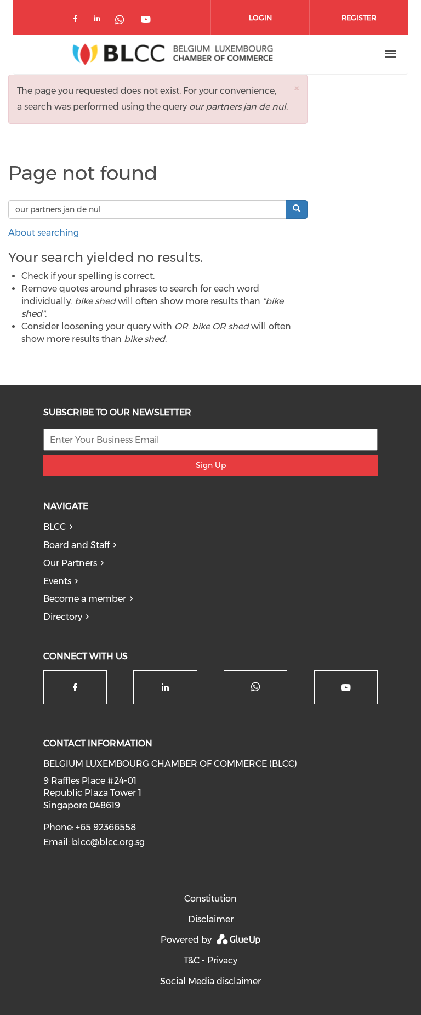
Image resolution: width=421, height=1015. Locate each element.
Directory (62, 617)
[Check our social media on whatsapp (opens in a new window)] (123, 20)
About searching (43, 232)
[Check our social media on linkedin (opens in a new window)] (100, 20)
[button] (296, 88)
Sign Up (211, 465)
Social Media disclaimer (210, 981)
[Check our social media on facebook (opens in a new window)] (77, 20)
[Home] (172, 54)
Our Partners (70, 563)
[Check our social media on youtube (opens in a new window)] (146, 20)
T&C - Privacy (210, 960)
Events (57, 581)
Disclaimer (211, 919)
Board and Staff (76, 545)
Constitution (210, 898)
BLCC (54, 527)
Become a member (84, 599)
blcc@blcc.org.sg (108, 842)
